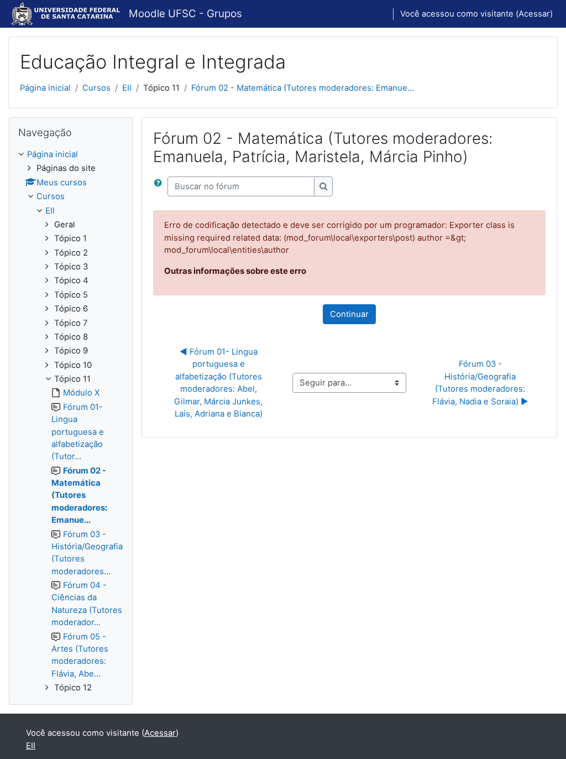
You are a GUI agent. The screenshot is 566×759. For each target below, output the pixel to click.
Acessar (534, 14)
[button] (160, 186)
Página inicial (45, 88)
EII (127, 88)
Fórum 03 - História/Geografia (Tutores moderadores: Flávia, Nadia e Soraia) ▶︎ (480, 382)
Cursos (96, 88)
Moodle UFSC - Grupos (185, 13)
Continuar (349, 314)
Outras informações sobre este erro (235, 271)
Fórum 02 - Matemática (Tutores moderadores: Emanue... (302, 88)
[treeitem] (70, 421)
